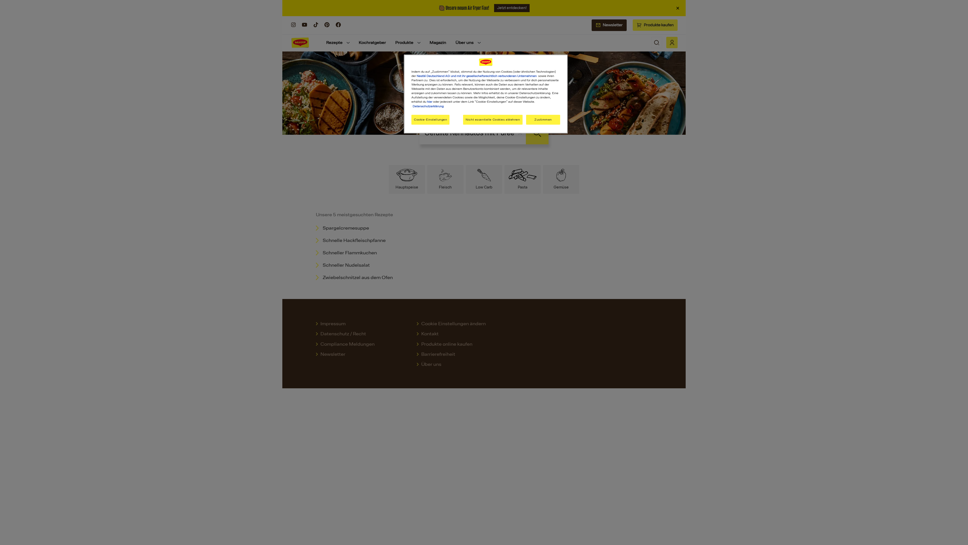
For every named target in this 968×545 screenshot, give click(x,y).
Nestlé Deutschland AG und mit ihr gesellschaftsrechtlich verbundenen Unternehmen (477, 76)
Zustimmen (543, 119)
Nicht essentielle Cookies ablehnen (493, 119)
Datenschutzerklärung (428, 106)
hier (429, 101)
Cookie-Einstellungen (430, 119)
